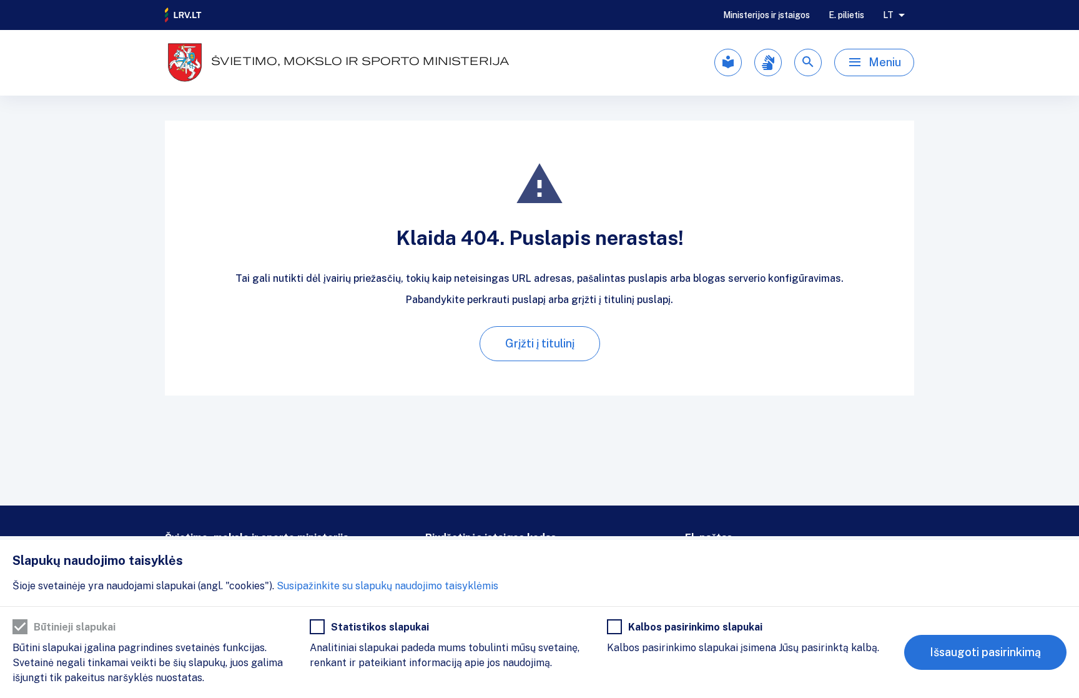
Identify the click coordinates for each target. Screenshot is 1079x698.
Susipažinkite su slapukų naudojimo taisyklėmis (387, 586)
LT (888, 15)
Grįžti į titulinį (539, 343)
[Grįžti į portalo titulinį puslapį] (183, 15)
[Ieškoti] (808, 62)
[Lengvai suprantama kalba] (728, 62)
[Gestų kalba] (768, 62)
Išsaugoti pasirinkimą (985, 652)
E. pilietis (846, 15)
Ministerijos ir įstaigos (766, 15)
